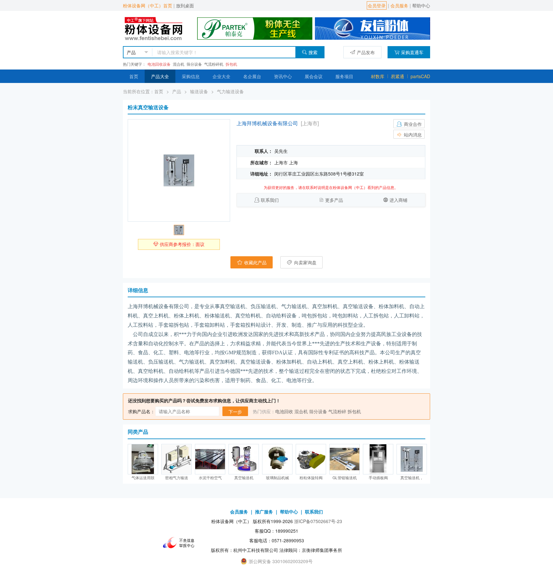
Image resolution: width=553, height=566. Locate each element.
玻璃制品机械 (277, 477)
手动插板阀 (378, 477)
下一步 (235, 411)
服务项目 (344, 76)
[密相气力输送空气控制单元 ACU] (176, 459)
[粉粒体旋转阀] (311, 459)
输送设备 (199, 91)
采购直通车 (412, 52)
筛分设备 (194, 64)
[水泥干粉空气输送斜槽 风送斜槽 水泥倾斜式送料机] (210, 459)
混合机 (178, 64)
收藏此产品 (255, 262)
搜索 (313, 52)
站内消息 (412, 134)
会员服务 (399, 5)
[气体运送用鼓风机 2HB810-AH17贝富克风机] (143, 459)
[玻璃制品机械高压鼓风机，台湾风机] (277, 459)
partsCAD (420, 76)
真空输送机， (411, 477)
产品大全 (160, 76)
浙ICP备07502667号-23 (318, 521)
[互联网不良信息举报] (180, 542)
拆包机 (231, 64)
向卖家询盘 (305, 262)
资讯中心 (283, 76)
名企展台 (252, 76)
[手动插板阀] (378, 459)
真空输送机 (243, 477)
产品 (176, 91)
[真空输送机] (243, 459)
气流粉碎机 (213, 64)
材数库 (377, 76)
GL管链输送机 (345, 477)
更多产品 (334, 200)
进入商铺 (398, 200)
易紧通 (397, 76)
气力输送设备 (230, 91)
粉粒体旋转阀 (311, 477)
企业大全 (221, 76)
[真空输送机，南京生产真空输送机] (412, 459)
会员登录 (377, 5)
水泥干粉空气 (210, 477)
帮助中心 (421, 5)
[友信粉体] (372, 28)
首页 (133, 76)
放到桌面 (185, 5)
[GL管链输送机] (344, 459)
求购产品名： (141, 411)
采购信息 (191, 76)
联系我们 (270, 200)
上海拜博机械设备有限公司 (267, 123)
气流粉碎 (337, 411)
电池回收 (284, 411)
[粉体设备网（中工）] (154, 28)
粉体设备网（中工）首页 (147, 5)
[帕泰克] (254, 28)
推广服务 (264, 511)
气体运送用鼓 (143, 477)
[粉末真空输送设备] (179, 170)
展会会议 (314, 76)
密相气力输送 (176, 477)
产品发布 (366, 52)
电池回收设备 (159, 64)
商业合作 (412, 124)
